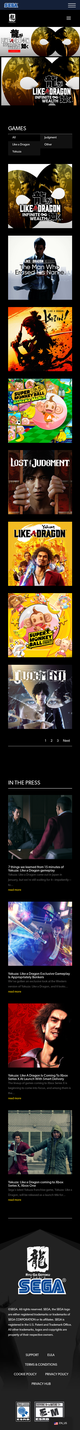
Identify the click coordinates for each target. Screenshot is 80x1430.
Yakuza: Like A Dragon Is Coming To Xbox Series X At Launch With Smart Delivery (38, 1077)
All (14, 137)
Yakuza (16, 151)
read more (14, 890)
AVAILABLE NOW (14, 51)
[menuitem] (32, 1355)
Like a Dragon (21, 144)
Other (48, 144)
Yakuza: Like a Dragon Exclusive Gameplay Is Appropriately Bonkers (39, 975)
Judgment (50, 137)
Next (66, 741)
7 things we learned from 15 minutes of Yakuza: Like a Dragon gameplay (36, 869)
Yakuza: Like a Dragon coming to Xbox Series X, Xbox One (35, 1184)
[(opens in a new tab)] (40, 196)
